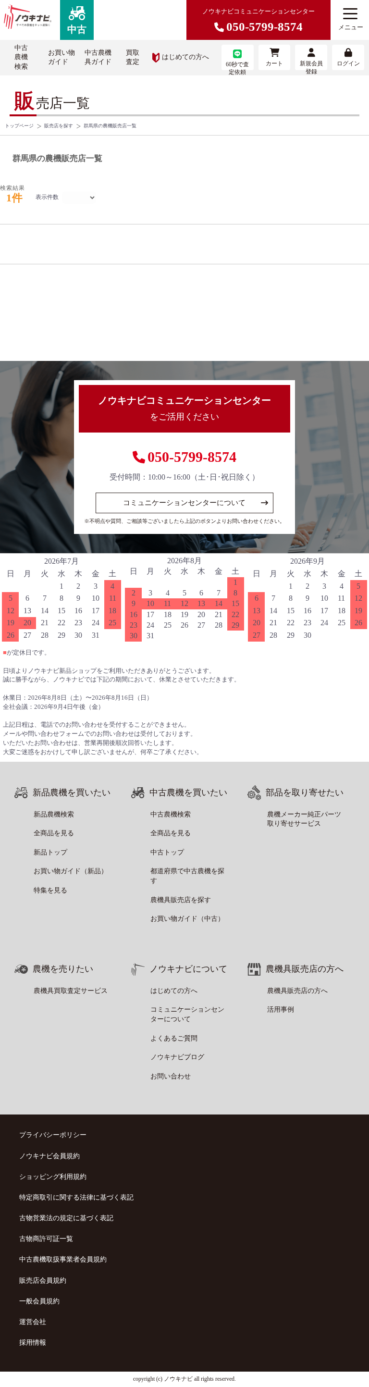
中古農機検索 (21, 57)
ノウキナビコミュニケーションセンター (258, 20)
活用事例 (280, 1009)
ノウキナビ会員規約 (49, 1156)
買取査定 (132, 57)
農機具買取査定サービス (71, 990)
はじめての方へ (185, 57)
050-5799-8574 (192, 457)
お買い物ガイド (61, 57)
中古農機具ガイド (98, 57)
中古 (76, 29)
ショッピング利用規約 (52, 1176)
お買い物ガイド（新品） (71, 871)
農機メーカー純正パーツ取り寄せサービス (304, 819)
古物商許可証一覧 (46, 1238)
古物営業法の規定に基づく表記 (66, 1218)
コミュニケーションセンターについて (184, 503)
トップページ (19, 125)
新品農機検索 (54, 814)
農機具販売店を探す (180, 900)
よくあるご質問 (173, 1038)
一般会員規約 (39, 1301)
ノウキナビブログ (177, 1057)
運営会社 (32, 1321)
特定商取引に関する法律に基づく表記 (76, 1197)
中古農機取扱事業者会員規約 (63, 1259)
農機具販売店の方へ (297, 990)
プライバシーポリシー (52, 1135)
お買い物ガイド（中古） (187, 918)
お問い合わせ (170, 1076)
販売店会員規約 (42, 1280)
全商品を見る (54, 833)
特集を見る (50, 890)
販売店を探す (58, 125)
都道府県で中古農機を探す (187, 875)
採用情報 (32, 1342)
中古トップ (167, 852)
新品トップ (50, 852)
